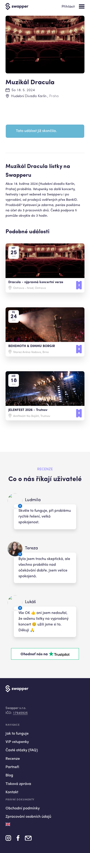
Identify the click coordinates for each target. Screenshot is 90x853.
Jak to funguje (17, 734)
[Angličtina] (8, 824)
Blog (9, 775)
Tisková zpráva (18, 784)
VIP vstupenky (17, 742)
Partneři (12, 767)
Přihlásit (68, 7)
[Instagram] (8, 839)
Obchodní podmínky (23, 808)
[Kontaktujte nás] (28, 839)
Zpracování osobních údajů (28, 817)
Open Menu (81, 6)
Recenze (13, 759)
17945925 (20, 713)
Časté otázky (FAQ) (22, 750)
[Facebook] (18, 839)
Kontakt (12, 792)
